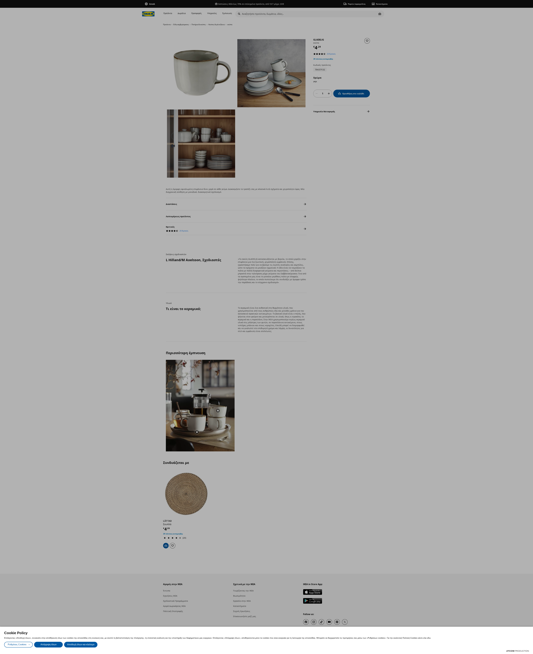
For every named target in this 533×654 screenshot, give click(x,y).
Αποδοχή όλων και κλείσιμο (80, 644)
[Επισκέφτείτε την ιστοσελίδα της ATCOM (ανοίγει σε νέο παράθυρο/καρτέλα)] (517, 651)
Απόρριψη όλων (48, 644)
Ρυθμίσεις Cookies (17, 644)
